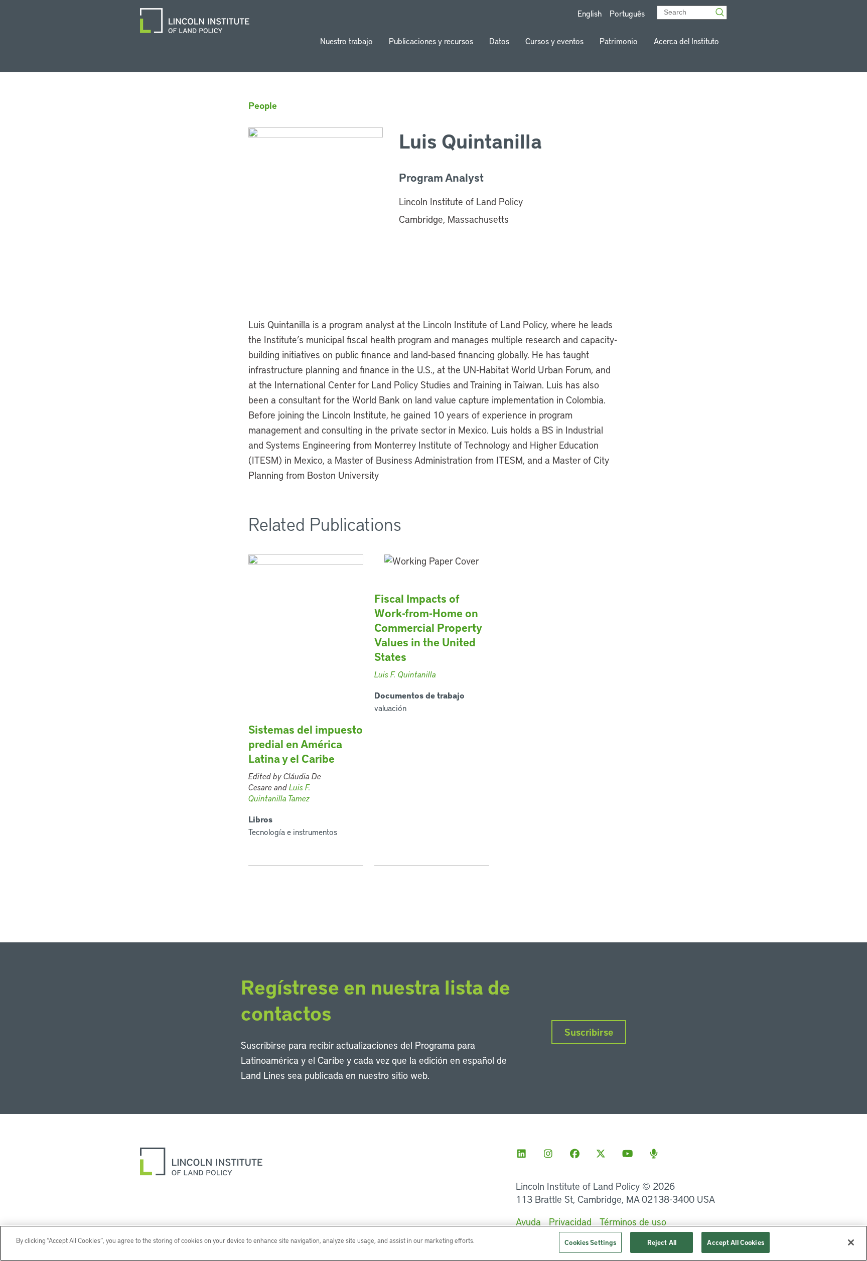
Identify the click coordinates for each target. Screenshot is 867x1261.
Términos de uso (633, 1221)
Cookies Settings (590, 1242)
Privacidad (570, 1221)
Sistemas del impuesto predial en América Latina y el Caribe (305, 744)
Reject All (661, 1242)
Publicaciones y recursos (431, 41)
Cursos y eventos (554, 41)
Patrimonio (619, 41)
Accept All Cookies (735, 1242)
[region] (433, 1243)
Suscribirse (588, 1032)
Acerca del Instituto (686, 41)
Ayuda (528, 1221)
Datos (499, 41)
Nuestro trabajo (346, 41)
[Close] (851, 1242)
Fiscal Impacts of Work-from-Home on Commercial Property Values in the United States (428, 627)
